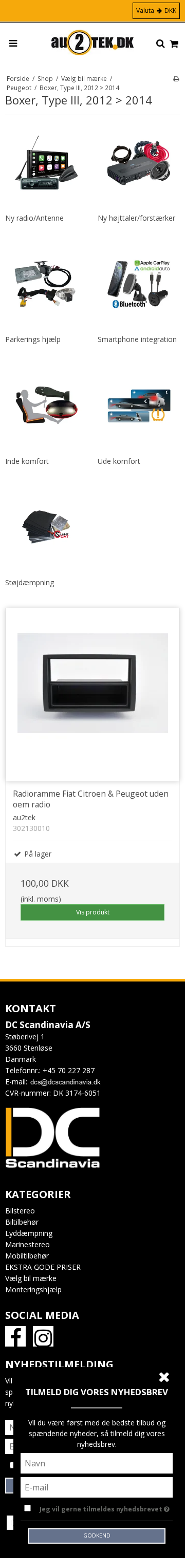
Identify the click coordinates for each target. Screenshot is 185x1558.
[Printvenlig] (176, 78)
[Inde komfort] (46, 406)
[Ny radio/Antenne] (46, 163)
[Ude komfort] (139, 406)
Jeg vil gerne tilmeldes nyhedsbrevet (102, 1507)
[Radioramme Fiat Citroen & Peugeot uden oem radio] (92, 694)
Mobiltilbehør (27, 1256)
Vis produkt (92, 912)
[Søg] (161, 44)
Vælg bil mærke (31, 1278)
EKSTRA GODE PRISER (43, 1267)
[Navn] (97, 1462)
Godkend (96, 1535)
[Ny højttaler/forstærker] (139, 163)
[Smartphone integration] (139, 284)
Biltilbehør (22, 1222)
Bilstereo (20, 1210)
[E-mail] (97, 1486)
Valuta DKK (156, 10)
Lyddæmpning (28, 1233)
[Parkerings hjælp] (46, 284)
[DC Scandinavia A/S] (92, 42)
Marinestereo (27, 1244)
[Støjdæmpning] (46, 527)
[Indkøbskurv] (174, 44)
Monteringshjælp (33, 1289)
